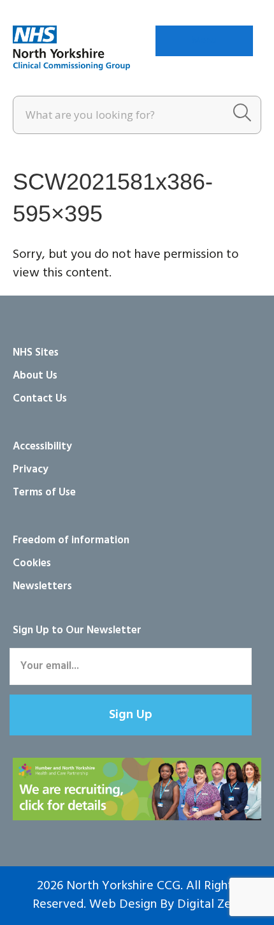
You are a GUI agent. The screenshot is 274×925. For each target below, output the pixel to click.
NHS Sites (36, 352)
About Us (35, 375)
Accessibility (42, 446)
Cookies (32, 563)
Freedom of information (71, 540)
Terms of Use (44, 492)
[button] (131, 715)
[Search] (242, 114)
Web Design (123, 904)
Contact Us (40, 398)
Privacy (30, 469)
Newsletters (42, 586)
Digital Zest (209, 904)
